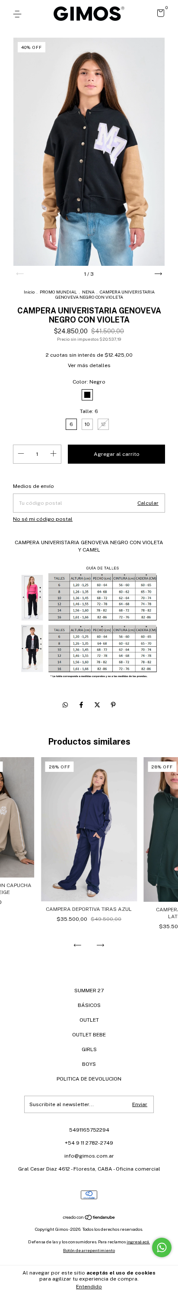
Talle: (89, 411)
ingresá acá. (138, 1241)
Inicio (29, 291)
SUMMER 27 (89, 990)
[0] (159, 14)
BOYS (89, 1064)
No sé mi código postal (43, 519)
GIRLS (89, 1049)
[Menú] (19, 14)
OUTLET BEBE (89, 1035)
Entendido (89, 1287)
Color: (89, 382)
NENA (88, 291)
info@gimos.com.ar (89, 1156)
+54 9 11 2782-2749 (89, 1143)
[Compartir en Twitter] (98, 704)
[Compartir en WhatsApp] (65, 704)
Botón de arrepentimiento (89, 1250)
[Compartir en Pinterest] (113, 704)
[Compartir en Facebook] (82, 704)
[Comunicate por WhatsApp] (162, 1247)
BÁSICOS (89, 1005)
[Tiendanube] (89, 1218)
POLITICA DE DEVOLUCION (89, 1079)
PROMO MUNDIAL (58, 291)
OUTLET (89, 1020)
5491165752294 (89, 1130)
